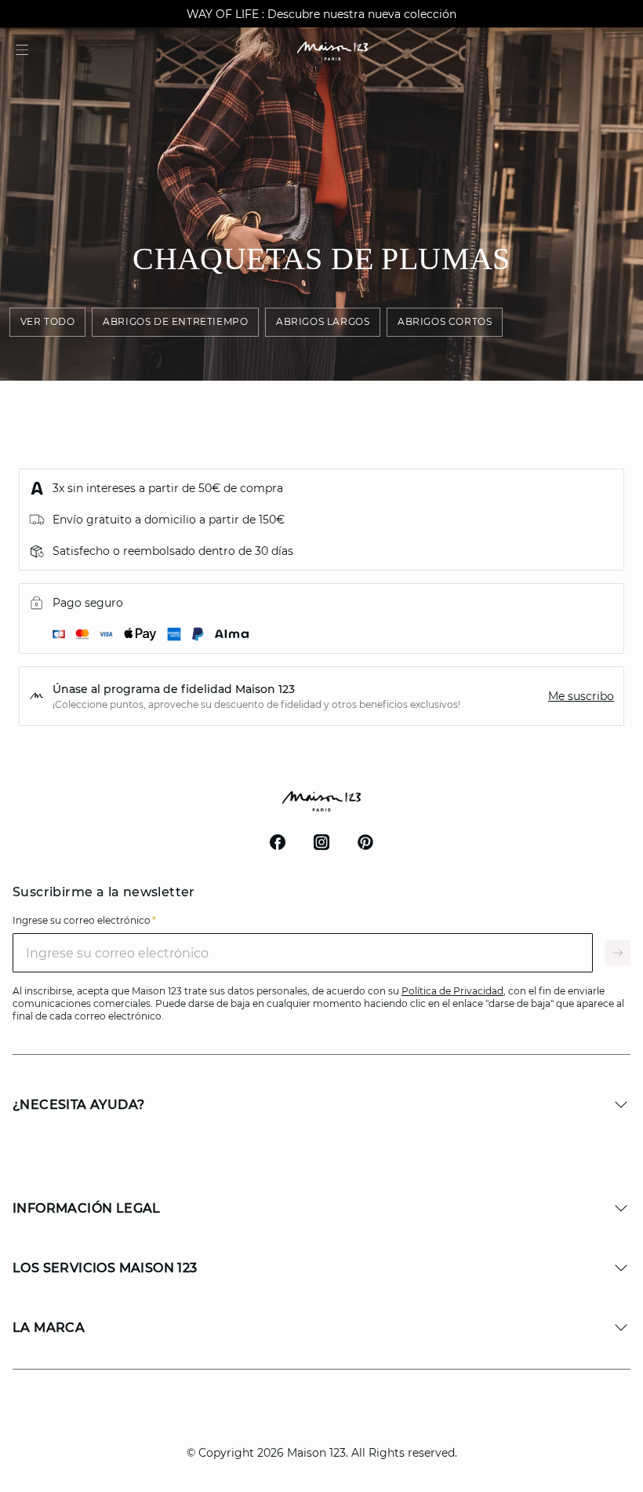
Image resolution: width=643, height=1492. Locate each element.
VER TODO (47, 321)
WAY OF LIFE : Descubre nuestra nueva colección (321, 14)
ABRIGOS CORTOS (445, 321)
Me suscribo (581, 696)
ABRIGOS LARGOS (322, 321)
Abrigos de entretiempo (175, 321)
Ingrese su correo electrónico (84, 920)
